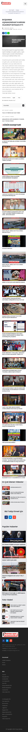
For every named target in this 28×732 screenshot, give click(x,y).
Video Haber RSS (6, 692)
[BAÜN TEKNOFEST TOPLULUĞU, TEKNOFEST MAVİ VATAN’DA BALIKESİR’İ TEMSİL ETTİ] (14, 345)
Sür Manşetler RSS (6, 699)
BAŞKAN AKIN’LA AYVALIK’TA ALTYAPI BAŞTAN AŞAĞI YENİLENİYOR (12, 316)
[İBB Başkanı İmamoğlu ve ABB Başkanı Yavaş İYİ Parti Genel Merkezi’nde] (14, 585)
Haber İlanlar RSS (6, 718)
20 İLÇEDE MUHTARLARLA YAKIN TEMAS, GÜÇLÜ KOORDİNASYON (12, 425)
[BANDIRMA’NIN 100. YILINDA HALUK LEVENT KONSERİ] (6, 617)
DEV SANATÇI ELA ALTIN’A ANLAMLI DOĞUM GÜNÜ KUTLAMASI (16, 611)
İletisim (3, 664)
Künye (3, 662)
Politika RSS (5, 705)
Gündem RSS (5, 679)
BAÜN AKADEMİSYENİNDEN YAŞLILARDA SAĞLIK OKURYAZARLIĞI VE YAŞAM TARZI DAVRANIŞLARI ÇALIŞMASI (12, 335)
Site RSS (4, 674)
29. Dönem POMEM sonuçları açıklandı (13, 544)
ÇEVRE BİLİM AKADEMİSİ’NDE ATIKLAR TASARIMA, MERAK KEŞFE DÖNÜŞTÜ (11, 371)
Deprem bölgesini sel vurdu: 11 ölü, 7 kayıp (13, 576)
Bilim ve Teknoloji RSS (7, 714)
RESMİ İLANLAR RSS (6, 687)
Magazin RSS (5, 710)
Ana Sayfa (11, 10)
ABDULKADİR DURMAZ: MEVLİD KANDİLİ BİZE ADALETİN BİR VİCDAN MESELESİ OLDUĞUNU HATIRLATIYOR (13, 389)
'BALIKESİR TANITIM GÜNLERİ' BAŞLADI (17, 622)
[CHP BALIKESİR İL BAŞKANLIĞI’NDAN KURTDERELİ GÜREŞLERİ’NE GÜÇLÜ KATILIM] (14, 291)
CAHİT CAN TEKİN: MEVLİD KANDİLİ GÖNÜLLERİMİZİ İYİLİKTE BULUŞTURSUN (12, 407)
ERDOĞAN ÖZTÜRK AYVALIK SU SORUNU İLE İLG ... (18, 498)
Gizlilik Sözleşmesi (6, 660)
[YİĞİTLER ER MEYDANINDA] (14, 435)
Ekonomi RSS (5, 703)
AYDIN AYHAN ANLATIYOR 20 (17, 502)
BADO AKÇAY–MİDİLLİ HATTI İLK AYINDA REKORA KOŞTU (12, 231)
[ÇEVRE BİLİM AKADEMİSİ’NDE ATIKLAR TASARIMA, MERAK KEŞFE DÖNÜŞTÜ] (14, 363)
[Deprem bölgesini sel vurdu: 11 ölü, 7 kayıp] (14, 568)
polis (19, 97)
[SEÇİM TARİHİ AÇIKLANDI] (14, 552)
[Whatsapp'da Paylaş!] (8, 33)
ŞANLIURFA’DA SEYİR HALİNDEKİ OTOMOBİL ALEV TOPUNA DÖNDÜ (13, 119)
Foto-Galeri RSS (5, 701)
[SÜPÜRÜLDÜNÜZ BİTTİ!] (6, 488)
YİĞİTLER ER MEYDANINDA (8, 442)
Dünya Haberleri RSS (7, 685)
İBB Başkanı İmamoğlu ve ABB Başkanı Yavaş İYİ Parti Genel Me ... (13, 594)
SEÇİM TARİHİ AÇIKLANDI (9, 560)
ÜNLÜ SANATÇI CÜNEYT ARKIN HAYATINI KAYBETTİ (17, 605)
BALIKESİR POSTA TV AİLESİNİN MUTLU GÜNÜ (13, 477)
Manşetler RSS (5, 676)
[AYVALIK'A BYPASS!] (14, 241)
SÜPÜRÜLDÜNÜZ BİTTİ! (15, 487)
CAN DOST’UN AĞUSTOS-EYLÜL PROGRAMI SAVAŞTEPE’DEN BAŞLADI (13, 194)
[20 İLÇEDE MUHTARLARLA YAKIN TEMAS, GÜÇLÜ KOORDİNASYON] (14, 417)
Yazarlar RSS (5, 689)
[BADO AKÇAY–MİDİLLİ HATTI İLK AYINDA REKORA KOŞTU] (14, 223)
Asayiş (17, 10)
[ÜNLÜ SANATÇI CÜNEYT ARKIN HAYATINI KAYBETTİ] (6, 606)
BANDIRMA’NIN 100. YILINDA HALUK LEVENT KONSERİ (17, 617)
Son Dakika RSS (5, 681)
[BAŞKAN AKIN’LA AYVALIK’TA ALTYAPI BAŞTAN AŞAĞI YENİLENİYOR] (14, 308)
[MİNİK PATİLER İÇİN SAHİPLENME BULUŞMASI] (14, 275)
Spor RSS (4, 683)
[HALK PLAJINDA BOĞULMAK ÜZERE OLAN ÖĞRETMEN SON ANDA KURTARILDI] (6, 493)
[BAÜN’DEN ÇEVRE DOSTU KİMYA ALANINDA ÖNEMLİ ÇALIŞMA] (14, 151)
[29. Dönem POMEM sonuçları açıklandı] (14, 536)
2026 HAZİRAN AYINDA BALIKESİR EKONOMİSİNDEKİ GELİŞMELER (10, 177)
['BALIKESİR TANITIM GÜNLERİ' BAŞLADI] (6, 622)
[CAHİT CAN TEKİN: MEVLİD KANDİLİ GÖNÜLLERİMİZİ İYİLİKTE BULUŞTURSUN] (14, 400)
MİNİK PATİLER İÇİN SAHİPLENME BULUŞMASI (13, 282)
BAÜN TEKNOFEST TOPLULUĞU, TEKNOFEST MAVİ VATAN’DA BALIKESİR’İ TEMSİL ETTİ (13, 353)
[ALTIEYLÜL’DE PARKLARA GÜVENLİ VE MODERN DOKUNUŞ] (14, 134)
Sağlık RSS (4, 707)
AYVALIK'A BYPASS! (7, 248)
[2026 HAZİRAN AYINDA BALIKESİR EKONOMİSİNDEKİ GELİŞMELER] (14, 169)
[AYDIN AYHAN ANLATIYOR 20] (6, 503)
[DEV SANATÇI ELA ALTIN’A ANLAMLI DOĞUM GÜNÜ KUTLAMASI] (6, 611)
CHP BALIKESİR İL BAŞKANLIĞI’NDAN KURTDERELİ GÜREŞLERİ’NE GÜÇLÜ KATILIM (13, 299)
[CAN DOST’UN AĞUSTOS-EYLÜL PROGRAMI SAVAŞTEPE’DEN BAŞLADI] (14, 187)
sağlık (14, 97)
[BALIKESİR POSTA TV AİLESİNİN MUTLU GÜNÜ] (14, 470)
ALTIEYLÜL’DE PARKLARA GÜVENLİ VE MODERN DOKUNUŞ (14, 141)
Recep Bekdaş (18, 729)
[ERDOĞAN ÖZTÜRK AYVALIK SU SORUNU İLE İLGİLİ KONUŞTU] (6, 498)
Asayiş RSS (4, 716)
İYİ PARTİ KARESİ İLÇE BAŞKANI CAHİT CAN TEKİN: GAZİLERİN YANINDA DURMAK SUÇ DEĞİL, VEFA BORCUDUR (13, 213)
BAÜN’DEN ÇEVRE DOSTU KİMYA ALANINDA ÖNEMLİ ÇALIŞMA (13, 159)
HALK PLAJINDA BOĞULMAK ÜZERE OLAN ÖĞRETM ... (17, 493)
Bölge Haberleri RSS (6, 712)
